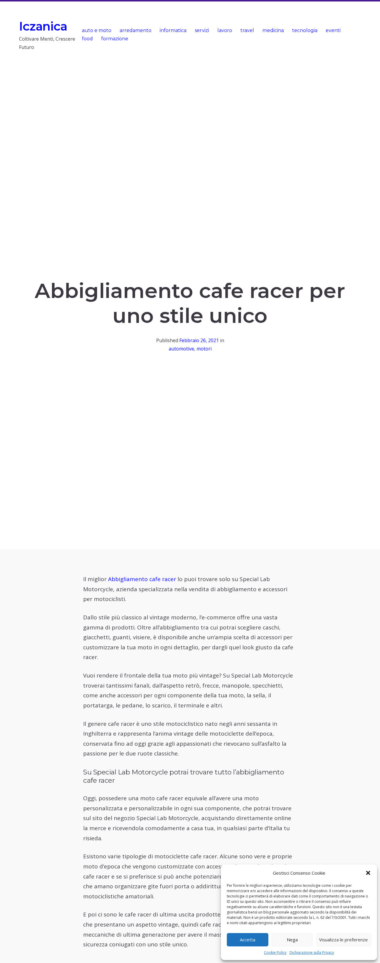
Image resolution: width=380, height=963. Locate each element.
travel (247, 30)
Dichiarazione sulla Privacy (311, 952)
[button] (368, 873)
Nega (292, 940)
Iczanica (43, 26)
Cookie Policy (275, 952)
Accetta (247, 940)
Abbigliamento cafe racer (142, 579)
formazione (114, 39)
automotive (181, 348)
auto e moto (96, 30)
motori (204, 348)
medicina (273, 30)
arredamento (135, 30)
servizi (202, 30)
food (87, 39)
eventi (333, 30)
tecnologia (304, 30)
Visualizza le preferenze (343, 940)
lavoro (224, 30)
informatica (173, 30)
